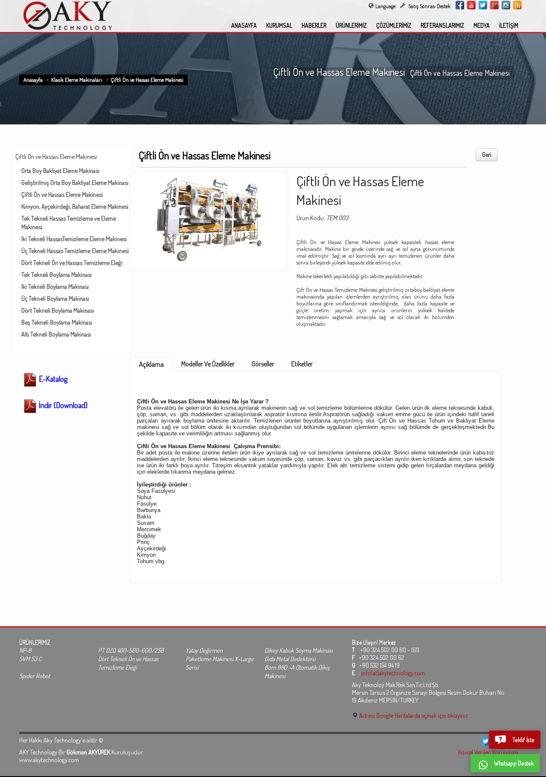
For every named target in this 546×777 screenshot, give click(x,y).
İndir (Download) (62, 405)
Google (494, 5)
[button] (515, 739)
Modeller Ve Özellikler (208, 364)
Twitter (483, 5)
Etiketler (302, 364)
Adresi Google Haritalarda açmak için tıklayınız (413, 715)
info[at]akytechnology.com (393, 672)
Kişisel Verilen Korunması (488, 752)
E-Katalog (52, 378)
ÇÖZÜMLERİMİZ (393, 25)
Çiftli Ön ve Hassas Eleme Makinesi (147, 79)
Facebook (460, 5)
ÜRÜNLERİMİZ (351, 25)
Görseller (263, 364)
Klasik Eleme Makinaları (76, 79)
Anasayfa (33, 79)
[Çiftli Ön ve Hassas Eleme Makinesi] (209, 219)
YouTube (471, 5)
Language (385, 6)
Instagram (506, 5)
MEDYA (481, 25)
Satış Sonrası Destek (428, 6)
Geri (486, 154)
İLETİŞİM (508, 25)
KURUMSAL (279, 25)
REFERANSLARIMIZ (442, 25)
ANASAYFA (244, 25)
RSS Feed (517, 5)
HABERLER (314, 25)
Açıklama (151, 364)
